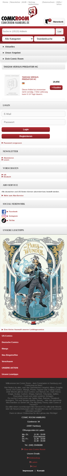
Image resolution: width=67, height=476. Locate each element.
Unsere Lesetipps (10, 374)
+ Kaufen (56, 87)
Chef (34, 466)
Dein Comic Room (14, 59)
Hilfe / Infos (59, 3)
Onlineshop (34, 458)
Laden (34, 462)
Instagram (13, 216)
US (5, 175)
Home (5, 2)
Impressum (28, 471)
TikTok (11, 220)
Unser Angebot (13, 53)
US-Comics (7, 336)
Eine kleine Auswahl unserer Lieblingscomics (23, 329)
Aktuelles (10, 46)
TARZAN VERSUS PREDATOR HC (30, 78)
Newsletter (15, 2)
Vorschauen (7, 361)
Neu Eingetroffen (10, 355)
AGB (24, 2)
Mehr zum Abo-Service (13, 196)
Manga (5, 349)
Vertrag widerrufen (33, 3)
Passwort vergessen (13, 143)
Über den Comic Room (34, 449)
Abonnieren (9, 158)
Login (26, 129)
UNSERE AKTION (10, 368)
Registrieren (25, 136)
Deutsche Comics (10, 342)
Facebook (13, 212)
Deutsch (7, 177)
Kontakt (40, 471)
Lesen (6, 160)
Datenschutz (49, 2)
